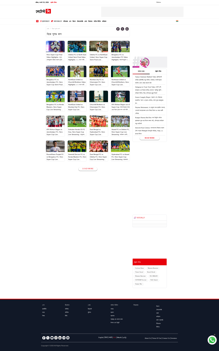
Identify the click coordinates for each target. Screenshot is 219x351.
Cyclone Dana (139, 268)
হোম (48, 29)
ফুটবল (89, 312)
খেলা (85, 21)
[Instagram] (56, 337)
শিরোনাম (135, 305)
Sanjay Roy (138, 284)
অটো (157, 313)
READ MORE (150, 138)
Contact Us (166, 338)
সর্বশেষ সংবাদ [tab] (141, 71)
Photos (158, 323)
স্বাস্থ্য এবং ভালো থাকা (117, 319)
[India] (177, 21)
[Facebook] (118, 29)
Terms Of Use (156, 338)
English (100, 337)
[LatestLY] (43, 12)
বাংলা (114, 337)
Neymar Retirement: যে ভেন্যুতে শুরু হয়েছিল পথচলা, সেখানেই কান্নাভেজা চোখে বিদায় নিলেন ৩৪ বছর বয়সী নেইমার (150, 110)
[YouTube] (52, 337)
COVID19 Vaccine (140, 280)
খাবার (112, 309)
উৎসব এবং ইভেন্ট (115, 323)
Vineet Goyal (139, 272)
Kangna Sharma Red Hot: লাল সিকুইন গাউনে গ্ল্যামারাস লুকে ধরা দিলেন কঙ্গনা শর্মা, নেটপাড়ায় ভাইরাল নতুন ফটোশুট (149, 121)
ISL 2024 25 (154, 276)
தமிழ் (124, 337)
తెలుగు (119, 337)
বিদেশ (74, 21)
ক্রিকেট (90, 309)
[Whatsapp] (127, 29)
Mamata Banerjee (153, 268)
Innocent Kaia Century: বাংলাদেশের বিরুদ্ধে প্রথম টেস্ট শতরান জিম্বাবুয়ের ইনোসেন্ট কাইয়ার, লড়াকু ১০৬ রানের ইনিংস (149, 131)
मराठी (110, 337)
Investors (174, 338)
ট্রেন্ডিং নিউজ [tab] (158, 71)
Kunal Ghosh (151, 272)
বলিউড (67, 309)
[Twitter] (122, 29)
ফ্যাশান (112, 316)
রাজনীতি (44, 309)
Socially (58, 21)
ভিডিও (158, 327)
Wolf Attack (154, 280)
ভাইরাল (104, 21)
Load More (87, 168)
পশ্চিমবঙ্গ (65, 21)
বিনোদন (90, 21)
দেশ (70, 21)
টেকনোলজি (80, 21)
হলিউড (67, 312)
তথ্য (43, 312)
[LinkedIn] (60, 337)
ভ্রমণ (112, 312)
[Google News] (64, 337)
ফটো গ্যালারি (159, 320)
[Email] (68, 337)
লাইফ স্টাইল (97, 21)
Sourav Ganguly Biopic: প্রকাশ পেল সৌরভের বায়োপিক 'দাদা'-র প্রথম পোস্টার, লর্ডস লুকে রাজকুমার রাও (149, 100)
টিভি (66, 316)
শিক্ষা (43, 316)
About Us (148, 338)
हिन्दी (106, 337)
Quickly (46, 21)
